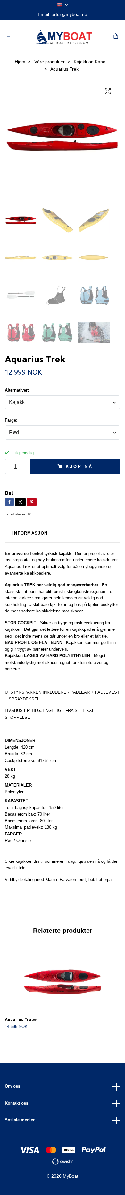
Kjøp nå (79, 466)
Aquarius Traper (21, 1019)
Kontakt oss (16, 1103)
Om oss (12, 1086)
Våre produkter (49, 61)
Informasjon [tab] (30, 533)
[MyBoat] (63, 37)
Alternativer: (17, 390)
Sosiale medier (20, 1120)
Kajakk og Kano (89, 61)
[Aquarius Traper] (62, 982)
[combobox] (62, 402)
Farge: (11, 420)
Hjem (20, 61)
